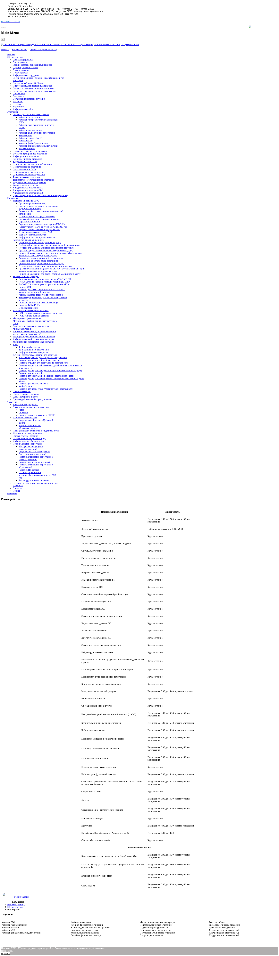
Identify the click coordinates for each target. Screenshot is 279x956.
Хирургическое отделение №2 (28, 190)
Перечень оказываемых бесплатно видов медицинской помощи (39, 207)
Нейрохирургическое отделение (29, 172)
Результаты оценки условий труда (29, 438)
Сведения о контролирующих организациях (35, 91)
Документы (12, 402)
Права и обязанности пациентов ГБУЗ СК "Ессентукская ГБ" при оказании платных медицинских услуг (51, 269)
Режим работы (20, 62)
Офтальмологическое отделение (29, 174)
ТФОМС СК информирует (26, 276)
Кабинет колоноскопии (30, 130)
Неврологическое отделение (27, 167)
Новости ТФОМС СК (29, 305)
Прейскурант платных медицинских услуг (40, 242)
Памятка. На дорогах (29, 470)
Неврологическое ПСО (24, 169)
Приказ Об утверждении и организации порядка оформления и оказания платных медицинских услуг (50, 254)
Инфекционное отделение (26, 156)
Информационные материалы (33, 352)
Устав (21, 410)
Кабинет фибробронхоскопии (33, 143)
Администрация (21, 70)
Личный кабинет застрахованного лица (38, 302)
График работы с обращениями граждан (32, 65)
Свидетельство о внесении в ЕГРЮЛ (37, 415)
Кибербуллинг (26, 386)
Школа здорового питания (26, 394)
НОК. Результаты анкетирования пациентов (40, 313)
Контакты (12, 493)
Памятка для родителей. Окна (33, 383)
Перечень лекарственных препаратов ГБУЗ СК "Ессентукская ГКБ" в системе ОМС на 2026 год (43, 225)
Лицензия (23, 412)
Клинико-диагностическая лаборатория (32, 164)
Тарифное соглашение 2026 (32, 234)
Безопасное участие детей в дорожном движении (43, 357)
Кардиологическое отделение (27, 159)
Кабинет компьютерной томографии (37, 133)
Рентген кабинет (27, 148)
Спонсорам (18, 96)
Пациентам (12, 198)
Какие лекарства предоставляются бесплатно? (41, 295)
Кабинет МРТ (25, 135)
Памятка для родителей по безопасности (39, 360)
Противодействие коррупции (27, 444)
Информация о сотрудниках (27, 75)
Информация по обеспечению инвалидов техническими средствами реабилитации (33, 340)
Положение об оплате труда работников (38, 261)
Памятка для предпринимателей (35, 462)
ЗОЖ (15, 344)
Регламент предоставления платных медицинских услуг (47, 266)
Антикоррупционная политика (34, 480)
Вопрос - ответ (19, 49)
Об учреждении (15, 57)
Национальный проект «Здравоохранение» (30, 426)
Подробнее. (7, 951)
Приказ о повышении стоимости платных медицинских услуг (50, 274)
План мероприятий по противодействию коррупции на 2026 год (37, 475)
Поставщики (19, 93)
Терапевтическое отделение (26, 177)
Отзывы (5, 49)
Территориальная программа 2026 (35, 232)
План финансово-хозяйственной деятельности (36, 430)
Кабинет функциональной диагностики (38, 146)
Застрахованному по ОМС (26, 200)
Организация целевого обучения (29, 99)
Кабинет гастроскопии (30, 117)
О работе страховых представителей (37, 216)
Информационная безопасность (28, 441)
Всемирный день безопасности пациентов (34, 336)
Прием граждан (20, 72)
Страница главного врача (25, 67)
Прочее (16, 491)
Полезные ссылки (22, 391)
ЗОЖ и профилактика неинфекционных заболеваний (34, 348)
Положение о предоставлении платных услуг (41, 263)
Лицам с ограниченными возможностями (33, 88)
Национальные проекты (25, 417)
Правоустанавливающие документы (31, 407)
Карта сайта (19, 106)
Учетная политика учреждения (28, 433)
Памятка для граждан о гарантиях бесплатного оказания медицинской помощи (42, 290)
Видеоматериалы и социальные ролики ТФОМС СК (45, 279)
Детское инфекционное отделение (30, 153)
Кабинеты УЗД (26, 140)
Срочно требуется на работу (43, 49)
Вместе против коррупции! (32, 454)
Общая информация (23, 59)
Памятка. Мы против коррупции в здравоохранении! (36, 458)
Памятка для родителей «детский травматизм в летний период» (50, 370)
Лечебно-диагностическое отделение (31, 114)
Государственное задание (25, 436)
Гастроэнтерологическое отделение (30, 151)
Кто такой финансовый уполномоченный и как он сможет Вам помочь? (34, 332)
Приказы (17, 488)
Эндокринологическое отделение (29, 182)
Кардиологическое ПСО (25, 161)
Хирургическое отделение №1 (28, 187)
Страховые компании (29, 221)
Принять (5, 953)
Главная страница (16, 904)
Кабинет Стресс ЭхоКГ (30, 138)
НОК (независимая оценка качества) (31, 310)
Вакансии (18, 101)
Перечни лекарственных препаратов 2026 (39, 229)
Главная (11, 54)
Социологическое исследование (34, 451)
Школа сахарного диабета (25, 396)
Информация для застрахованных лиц (37, 237)
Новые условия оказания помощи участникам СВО (44, 281)
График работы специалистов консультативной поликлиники (49, 245)
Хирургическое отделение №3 (28, 193)
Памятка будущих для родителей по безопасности (43, 362)
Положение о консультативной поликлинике (41, 258)
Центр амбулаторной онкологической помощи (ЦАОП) (40, 195)
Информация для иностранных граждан (32, 85)
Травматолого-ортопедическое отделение (33, 180)
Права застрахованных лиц (32, 203)
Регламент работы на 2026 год (28, 83)
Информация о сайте (23, 109)
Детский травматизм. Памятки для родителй (35, 355)
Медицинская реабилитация (27, 318)
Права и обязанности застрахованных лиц (39, 219)
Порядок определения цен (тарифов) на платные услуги (46, 248)
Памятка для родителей (30, 373)
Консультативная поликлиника (28, 240)
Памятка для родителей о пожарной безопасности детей (46, 376)
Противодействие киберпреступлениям (32, 399)
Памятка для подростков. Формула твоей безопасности (46, 389)
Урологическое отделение (25, 185)
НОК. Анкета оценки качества (34, 315)
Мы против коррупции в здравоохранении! (31, 447)
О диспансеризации (28, 308)
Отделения (12, 112)
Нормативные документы (25, 404)
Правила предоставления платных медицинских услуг (46, 250)
